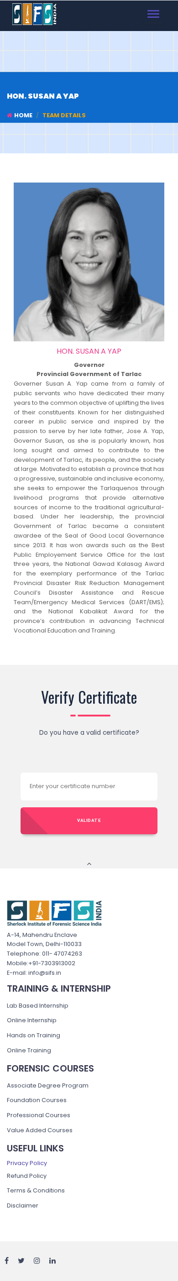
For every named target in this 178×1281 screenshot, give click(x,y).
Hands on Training (33, 1035)
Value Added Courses (40, 1130)
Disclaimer (22, 1205)
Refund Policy (27, 1176)
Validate (88, 820)
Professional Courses (38, 1115)
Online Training (29, 1050)
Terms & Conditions (36, 1190)
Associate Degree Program (48, 1085)
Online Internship (32, 1020)
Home (23, 115)
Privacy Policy (27, 1163)
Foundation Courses (37, 1100)
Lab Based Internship (37, 1005)
